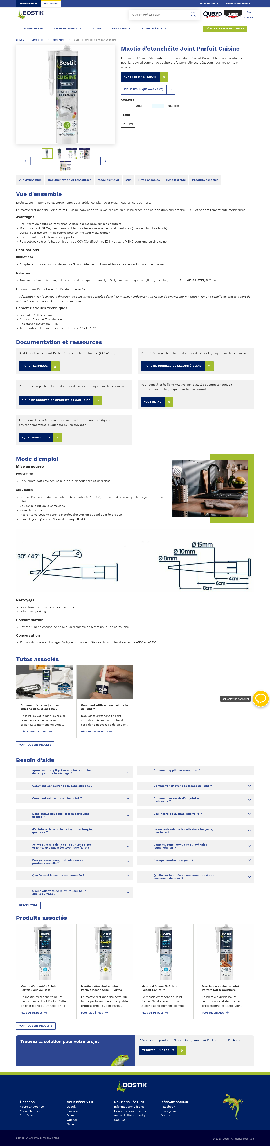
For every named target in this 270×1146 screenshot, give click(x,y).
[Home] (33, 14)
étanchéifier (59, 40)
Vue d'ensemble (30, 180)
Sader (71, 1124)
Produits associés (205, 180)
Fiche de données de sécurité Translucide (56, 400)
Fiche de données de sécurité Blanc (173, 366)
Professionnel (28, 3)
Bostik (71, 1106)
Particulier (51, 3)
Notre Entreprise (32, 1106)
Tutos (97, 28)
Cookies (119, 1119)
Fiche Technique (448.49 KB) (143, 89)
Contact (248, 17)
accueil (20, 40)
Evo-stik (72, 1111)
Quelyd (72, 1119)
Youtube (167, 1115)
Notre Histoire (30, 1111)
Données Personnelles (130, 1111)
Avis (128, 180)
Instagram (168, 1111)
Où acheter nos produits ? (225, 28)
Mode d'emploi (108, 180)
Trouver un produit (68, 28)
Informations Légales (129, 1106)
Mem (70, 1115)
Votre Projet (34, 28)
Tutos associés (149, 180)
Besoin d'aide (121, 28)
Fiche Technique (35, 366)
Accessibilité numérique (131, 1115)
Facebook (168, 1106)
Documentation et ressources (69, 180)
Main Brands (207, 3)
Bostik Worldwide (237, 3)
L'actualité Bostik (153, 28)
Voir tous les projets (35, 744)
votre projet (38, 40)
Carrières (26, 1115)
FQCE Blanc (153, 401)
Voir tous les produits (35, 1026)
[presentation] (26, 161)
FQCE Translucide (36, 437)
